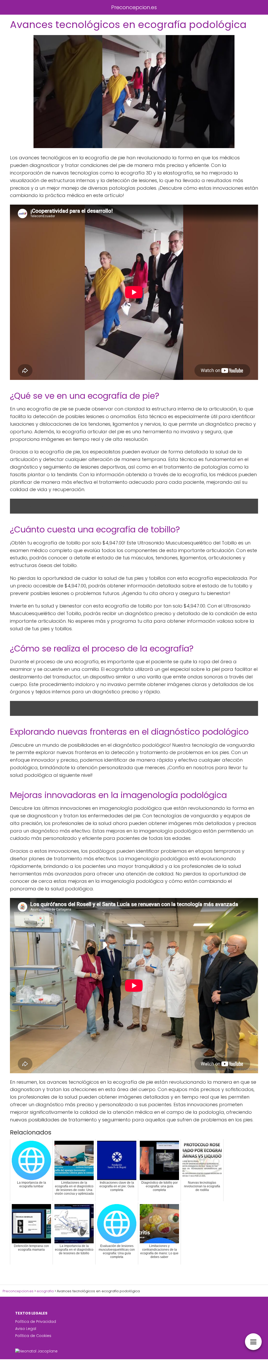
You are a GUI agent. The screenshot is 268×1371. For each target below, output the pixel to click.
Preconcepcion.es (134, 7)
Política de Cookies (33, 1335)
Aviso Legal (25, 1328)
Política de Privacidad (35, 1321)
